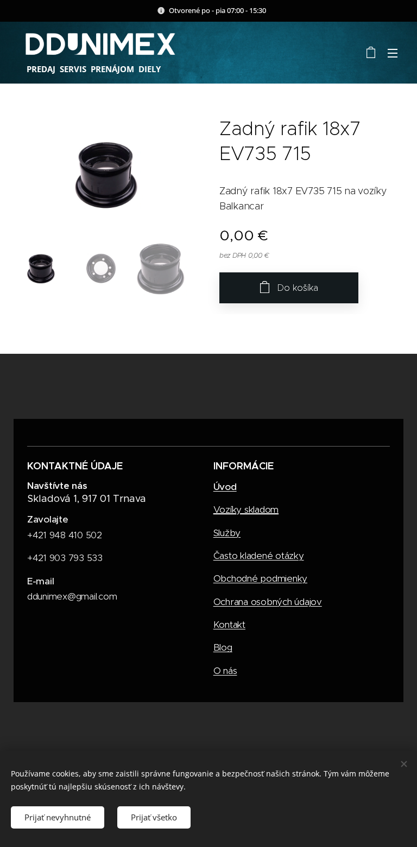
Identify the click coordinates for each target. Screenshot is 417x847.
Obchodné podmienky (260, 578)
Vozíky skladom (246, 509)
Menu (392, 52)
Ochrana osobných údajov (267, 602)
